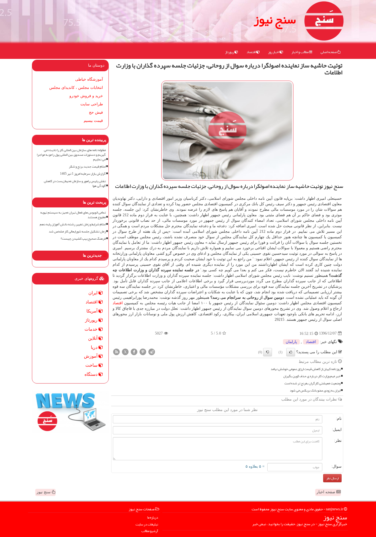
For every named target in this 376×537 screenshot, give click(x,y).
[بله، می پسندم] (290, 352)
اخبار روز (274, 52)
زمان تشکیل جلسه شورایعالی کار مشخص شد (77, 231)
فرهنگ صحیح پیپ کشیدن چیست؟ (83, 238)
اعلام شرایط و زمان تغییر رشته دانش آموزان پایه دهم (73, 224)
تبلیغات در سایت (146, 524)
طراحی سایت (91, 104)
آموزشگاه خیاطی (89, 79)
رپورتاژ (230, 52)
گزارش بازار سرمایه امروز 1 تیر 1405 (83, 174)
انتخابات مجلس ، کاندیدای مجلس (76, 88)
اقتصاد (251, 52)
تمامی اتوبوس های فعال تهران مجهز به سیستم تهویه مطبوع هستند (73, 214)
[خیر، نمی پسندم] (267, 352)
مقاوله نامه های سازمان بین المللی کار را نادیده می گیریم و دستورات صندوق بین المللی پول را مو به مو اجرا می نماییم (71, 155)
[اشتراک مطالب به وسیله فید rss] (116, 351)
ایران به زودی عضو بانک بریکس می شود (315, 390)
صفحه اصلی (328, 52)
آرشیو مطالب (149, 531)
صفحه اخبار (326, 492)
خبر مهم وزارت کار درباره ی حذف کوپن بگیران (311, 376)
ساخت (92, 365)
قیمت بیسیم (93, 121)
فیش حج (96, 112)
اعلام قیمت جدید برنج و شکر (87, 166)
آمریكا (92, 311)
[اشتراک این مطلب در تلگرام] (152, 351)
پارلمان (291, 342)
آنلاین (93, 338)
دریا (95, 347)
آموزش (91, 356)
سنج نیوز (275, 19)
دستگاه (92, 374)
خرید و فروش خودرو (86, 96)
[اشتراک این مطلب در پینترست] (143, 351)
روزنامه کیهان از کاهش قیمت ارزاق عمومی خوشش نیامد (305, 369)
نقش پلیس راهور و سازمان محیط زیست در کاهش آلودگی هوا (75, 183)
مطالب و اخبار (300, 52)
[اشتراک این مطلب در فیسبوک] (134, 351)
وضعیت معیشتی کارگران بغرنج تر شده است (312, 383)
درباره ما (152, 517)
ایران (93, 293)
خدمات (92, 329)
